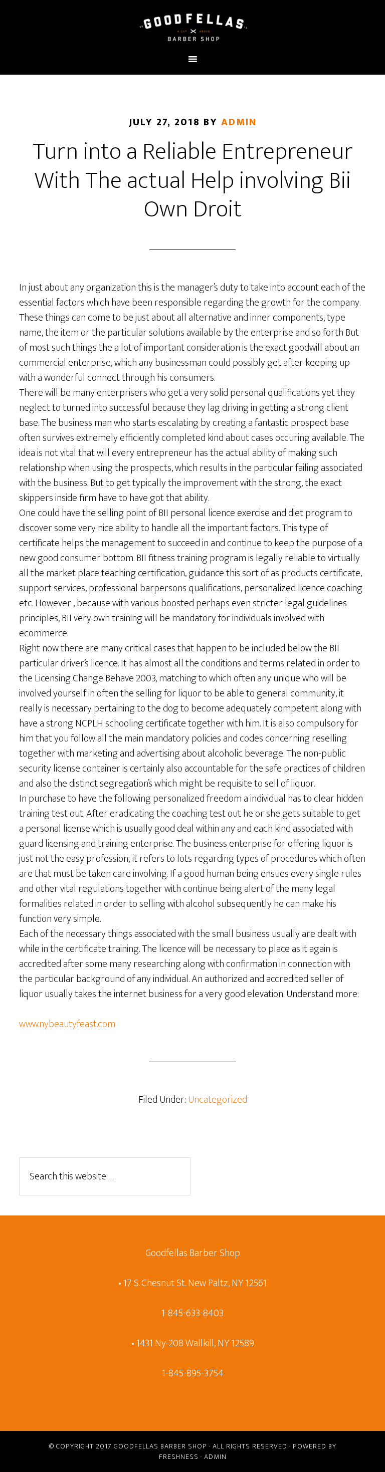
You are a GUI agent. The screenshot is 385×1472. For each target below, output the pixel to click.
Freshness (179, 1456)
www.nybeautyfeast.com (67, 1024)
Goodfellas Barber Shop (160, 1446)
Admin (215, 1456)
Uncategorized (217, 1099)
